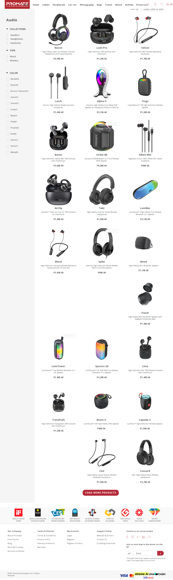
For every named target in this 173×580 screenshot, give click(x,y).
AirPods (129, 4)
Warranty (41, 547)
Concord (145, 471)
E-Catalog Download (106, 543)
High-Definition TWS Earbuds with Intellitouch (102, 53)
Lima (145, 366)
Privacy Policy (43, 539)
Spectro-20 (101, 366)
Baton (58, 154)
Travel (108, 4)
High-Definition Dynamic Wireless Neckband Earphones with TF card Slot (58, 266)
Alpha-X (101, 101)
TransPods (58, 419)
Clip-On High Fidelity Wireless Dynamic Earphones (58, 106)
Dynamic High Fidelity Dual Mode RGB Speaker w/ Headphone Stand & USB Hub (102, 106)
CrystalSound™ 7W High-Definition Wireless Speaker (145, 106)
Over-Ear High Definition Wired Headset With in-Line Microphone (102, 266)
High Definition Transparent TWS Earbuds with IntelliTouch (58, 425)
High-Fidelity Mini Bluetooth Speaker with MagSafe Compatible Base (145, 318)
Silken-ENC (145, 154)
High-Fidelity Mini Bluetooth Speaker (143, 265)
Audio (26, 4)
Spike (101, 261)
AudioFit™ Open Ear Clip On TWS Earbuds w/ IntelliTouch (58, 213)
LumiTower (58, 366)
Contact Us (102, 539)
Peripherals (59, 4)
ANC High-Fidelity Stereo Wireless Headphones (145, 476)
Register (71, 539)
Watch (118, 4)
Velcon (145, 47)
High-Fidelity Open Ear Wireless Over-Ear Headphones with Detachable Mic (58, 53)
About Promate (15, 535)
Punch (145, 312)
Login (69, 535)
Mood (143, 261)
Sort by (134, 8)
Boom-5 (101, 419)
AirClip (58, 208)
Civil (101, 471)
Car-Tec (72, 4)
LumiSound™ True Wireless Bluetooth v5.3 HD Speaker (58, 371)
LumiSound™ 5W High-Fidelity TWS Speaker (101, 424)
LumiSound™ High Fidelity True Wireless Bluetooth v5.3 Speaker (145, 213)
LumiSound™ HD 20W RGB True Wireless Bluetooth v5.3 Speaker (101, 371)
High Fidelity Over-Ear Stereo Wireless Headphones (102, 213)
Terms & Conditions (46, 535)
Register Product (74, 543)
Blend (58, 261)
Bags (99, 4)
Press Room (13, 539)
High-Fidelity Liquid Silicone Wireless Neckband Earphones (101, 476)
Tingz (145, 101)
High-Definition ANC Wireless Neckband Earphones (145, 53)
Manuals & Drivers (105, 535)
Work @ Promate (15, 547)
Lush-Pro (101, 47)
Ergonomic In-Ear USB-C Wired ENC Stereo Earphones (145, 159)
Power (36, 4)
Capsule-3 (145, 419)
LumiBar (145, 208)
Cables (46, 4)
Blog (10, 543)
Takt (102, 208)
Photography (87, 4)
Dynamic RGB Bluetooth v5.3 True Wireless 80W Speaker (102, 159)
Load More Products (100, 492)
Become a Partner (16, 551)
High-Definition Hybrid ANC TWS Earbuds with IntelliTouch (58, 159)
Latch (58, 101)
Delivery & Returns (46, 543)
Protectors (142, 4)
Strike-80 (101, 154)
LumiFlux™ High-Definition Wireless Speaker (145, 424)
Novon (58, 47)
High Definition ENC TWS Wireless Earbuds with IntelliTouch (145, 371)
